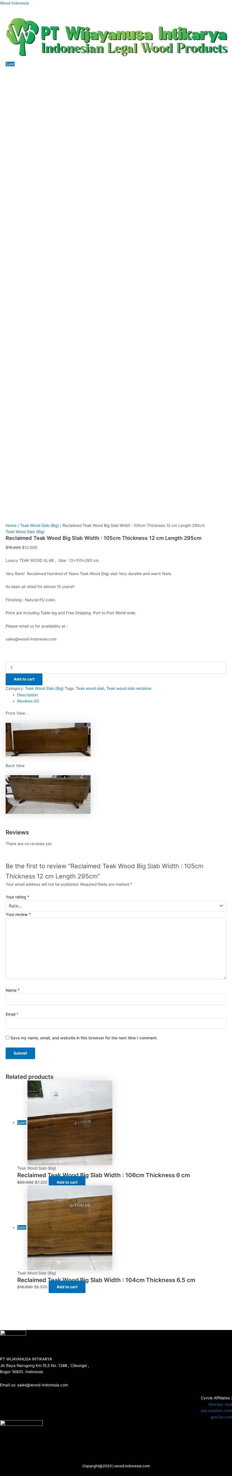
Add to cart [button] (67, 1182)
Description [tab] (27, 695)
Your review (18, 914)
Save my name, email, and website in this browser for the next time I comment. (84, 1037)
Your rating (17, 896)
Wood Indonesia (14, 3)
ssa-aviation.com (216, 1410)
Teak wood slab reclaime (128, 688)
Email (12, 1014)
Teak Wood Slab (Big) (39, 525)
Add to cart (24, 679)
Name (13, 990)
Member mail (220, 1404)
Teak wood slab (90, 688)
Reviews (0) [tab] (28, 701)
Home (11, 525)
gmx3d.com (221, 1417)
